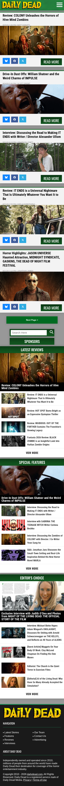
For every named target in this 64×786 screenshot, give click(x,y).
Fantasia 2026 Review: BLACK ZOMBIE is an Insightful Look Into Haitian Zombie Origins (43, 441)
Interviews (9, 743)
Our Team (39, 732)
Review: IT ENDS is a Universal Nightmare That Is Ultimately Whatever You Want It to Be (30, 195)
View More (32, 453)
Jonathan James (25, 142)
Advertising (40, 739)
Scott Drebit (23, 84)
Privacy (27, 780)
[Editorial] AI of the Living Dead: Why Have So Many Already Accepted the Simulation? (45, 682)
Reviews (9, 739)
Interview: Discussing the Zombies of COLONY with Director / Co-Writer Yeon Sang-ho (45, 539)
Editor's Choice (32, 577)
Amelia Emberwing (26, 204)
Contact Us (40, 736)
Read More (51, 61)
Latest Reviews (32, 349)
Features (9, 736)
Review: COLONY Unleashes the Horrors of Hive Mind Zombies (30, 386)
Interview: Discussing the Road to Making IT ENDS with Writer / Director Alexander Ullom (43, 511)
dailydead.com (35, 774)
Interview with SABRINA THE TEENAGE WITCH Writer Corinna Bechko (42, 525)
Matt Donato (23, 25)
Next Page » (32, 320)
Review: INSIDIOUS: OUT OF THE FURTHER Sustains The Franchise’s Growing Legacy (44, 427)
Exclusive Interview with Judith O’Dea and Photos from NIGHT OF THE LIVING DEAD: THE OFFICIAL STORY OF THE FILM (31, 616)
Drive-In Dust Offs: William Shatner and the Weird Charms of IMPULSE (31, 499)
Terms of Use (40, 780)
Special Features (32, 462)
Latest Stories (11, 732)
